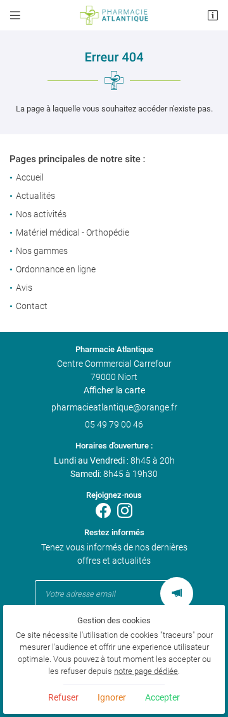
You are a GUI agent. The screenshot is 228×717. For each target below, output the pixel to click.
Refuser (63, 697)
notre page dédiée (146, 671)
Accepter (162, 697)
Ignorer (112, 697)
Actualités (35, 196)
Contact (32, 306)
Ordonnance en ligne (56, 269)
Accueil (30, 177)
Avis (24, 287)
